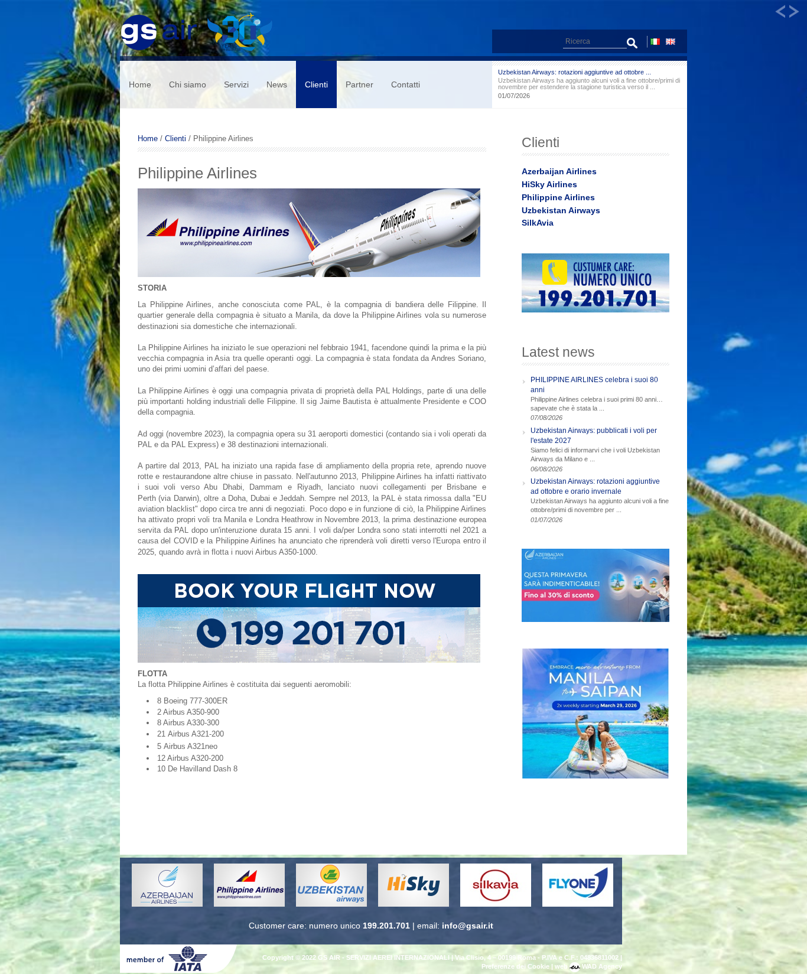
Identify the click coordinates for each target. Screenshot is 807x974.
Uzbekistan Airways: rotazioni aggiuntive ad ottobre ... (574, 72)
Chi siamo (187, 84)
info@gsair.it (467, 925)
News (276, 84)
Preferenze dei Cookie (515, 966)
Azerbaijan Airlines (559, 171)
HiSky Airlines (549, 184)
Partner (359, 84)
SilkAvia (538, 222)
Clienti (316, 84)
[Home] (202, 50)
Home (140, 84)
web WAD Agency (588, 966)
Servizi (236, 84)
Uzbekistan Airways (561, 210)
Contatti (405, 84)
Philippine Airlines (558, 197)
